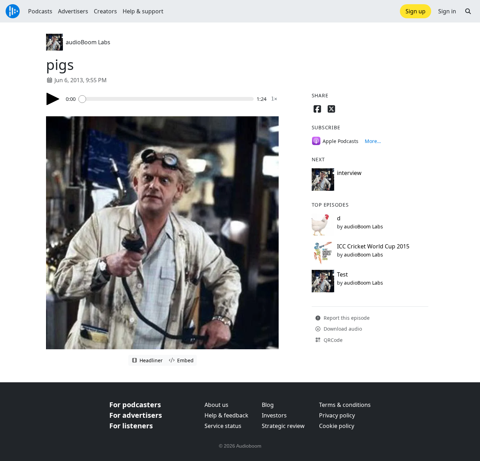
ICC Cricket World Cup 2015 (373, 246)
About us (216, 405)
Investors (274, 415)
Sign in (447, 11)
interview (349, 173)
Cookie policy (336, 426)
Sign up (416, 11)
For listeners (131, 425)
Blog (268, 405)
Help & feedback (226, 415)
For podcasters (135, 404)
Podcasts (40, 11)
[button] (468, 11)
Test (342, 274)
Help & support (143, 11)
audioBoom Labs (88, 42)
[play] (53, 99)
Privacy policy (337, 415)
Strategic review (283, 426)
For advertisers (135, 415)
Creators (105, 11)
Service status (223, 426)
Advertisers (73, 11)
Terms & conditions (345, 405)
